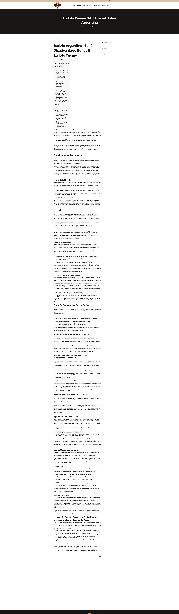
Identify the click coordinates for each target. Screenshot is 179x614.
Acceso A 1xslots (59, 98)
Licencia (57, 64)
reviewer (60, 39)
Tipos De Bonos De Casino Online (62, 70)
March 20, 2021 (104, 51)
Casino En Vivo (59, 84)
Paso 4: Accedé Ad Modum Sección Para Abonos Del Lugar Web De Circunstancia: (62, 114)
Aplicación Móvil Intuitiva (60, 81)
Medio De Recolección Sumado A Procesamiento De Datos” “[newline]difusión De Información (62, 76)
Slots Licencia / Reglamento (61, 61)
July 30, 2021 (104, 39)
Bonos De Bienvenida (60, 83)
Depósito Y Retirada (60, 103)
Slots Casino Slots (59, 108)
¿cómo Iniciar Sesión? (60, 66)
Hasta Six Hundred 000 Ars (61, 91)
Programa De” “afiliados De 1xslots (62, 125)
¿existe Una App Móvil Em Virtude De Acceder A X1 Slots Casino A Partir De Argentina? (62, 122)
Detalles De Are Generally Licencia (62, 63)
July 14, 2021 (104, 45)
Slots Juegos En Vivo (60, 86)
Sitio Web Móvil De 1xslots (61, 126)
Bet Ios (57, 104)
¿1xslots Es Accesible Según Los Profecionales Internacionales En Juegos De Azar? (62, 89)
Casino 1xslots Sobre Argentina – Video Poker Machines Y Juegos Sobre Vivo (62, 118)
